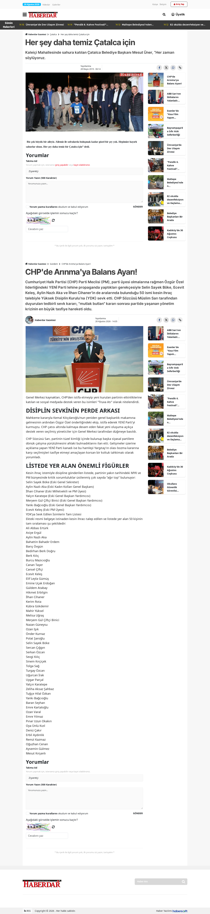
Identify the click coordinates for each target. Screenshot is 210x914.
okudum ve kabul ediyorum (59, 206)
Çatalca (53, 34)
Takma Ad (31, 161)
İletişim (163, 4)
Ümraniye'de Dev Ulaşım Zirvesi (174, 148)
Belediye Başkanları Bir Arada (175, 217)
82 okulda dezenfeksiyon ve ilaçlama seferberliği (175, 200)
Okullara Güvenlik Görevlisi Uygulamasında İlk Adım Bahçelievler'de (175, 487)
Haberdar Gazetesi (37, 34)
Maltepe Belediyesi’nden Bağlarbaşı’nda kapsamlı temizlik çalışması (175, 182)
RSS (28, 910)
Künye (155, 4)
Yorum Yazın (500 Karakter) (41, 177)
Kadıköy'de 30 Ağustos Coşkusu (175, 234)
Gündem (54, 264)
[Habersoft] (180, 911)
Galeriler (56, 4)
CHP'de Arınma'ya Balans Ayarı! (174, 80)
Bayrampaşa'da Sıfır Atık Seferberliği (175, 131)
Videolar (46, 4)
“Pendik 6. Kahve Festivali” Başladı (172, 165)
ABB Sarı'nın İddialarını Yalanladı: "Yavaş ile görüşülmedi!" (175, 97)
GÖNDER (138, 206)
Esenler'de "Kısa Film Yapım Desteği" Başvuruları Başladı (173, 114)
